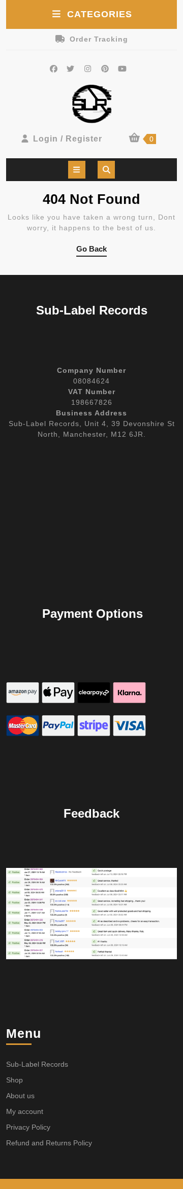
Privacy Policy (28, 1127)
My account (24, 1111)
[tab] (76, 170)
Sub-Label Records (37, 1064)
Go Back (91, 250)
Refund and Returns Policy (49, 1143)
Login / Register (67, 138)
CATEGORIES (99, 14)
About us (20, 1096)
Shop (14, 1080)
